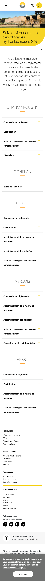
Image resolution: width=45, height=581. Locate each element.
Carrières (6, 497)
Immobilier (7, 465)
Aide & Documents (10, 482)
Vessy (6, 85)
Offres (5, 438)
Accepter (23, 574)
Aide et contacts (9, 444)
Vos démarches (8, 476)
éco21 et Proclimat (9, 479)
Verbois (19, 85)
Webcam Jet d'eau (9, 509)
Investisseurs (8, 503)
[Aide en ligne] (33, 5)
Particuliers (8, 431)
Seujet (32, 80)
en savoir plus (32, 539)
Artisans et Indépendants (12, 456)
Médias (5, 500)
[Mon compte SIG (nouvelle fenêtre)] (39, 5)
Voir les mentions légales (14, 568)
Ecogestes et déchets (11, 441)
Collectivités (7, 462)
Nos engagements (9, 494)
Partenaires (8, 472)
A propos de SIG (10, 490)
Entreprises (7, 459)
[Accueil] (22, 5)
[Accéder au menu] (6, 5)
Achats (5, 506)
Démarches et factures (11, 435)
